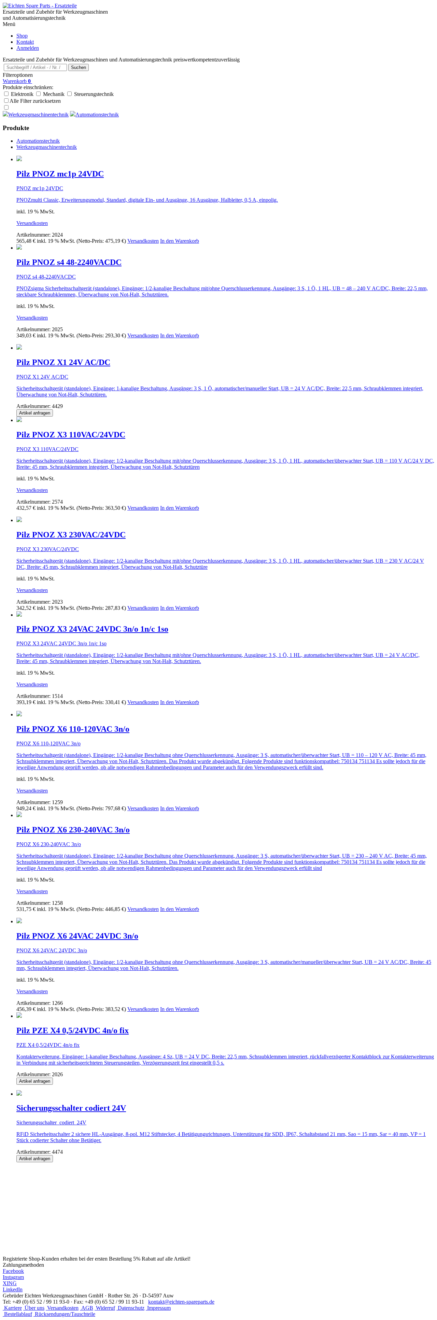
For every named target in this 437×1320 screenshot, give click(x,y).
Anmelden (27, 48)
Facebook (13, 1271)
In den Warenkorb (179, 241)
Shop (22, 36)
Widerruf (105, 1308)
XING (10, 1283)
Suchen (78, 67)
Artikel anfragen (34, 413)
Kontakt (25, 42)
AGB (86, 1308)
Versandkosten (32, 223)
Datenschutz (130, 1308)
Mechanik (54, 94)
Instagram (13, 1277)
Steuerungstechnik (94, 94)
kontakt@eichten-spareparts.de (181, 1302)
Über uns (33, 1308)
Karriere (12, 1308)
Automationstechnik (38, 141)
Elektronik (22, 94)
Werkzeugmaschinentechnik (46, 147)
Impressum (158, 1308)
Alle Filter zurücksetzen (35, 101)
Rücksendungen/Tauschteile (64, 1314)
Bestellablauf (17, 1314)
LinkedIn (13, 1289)
